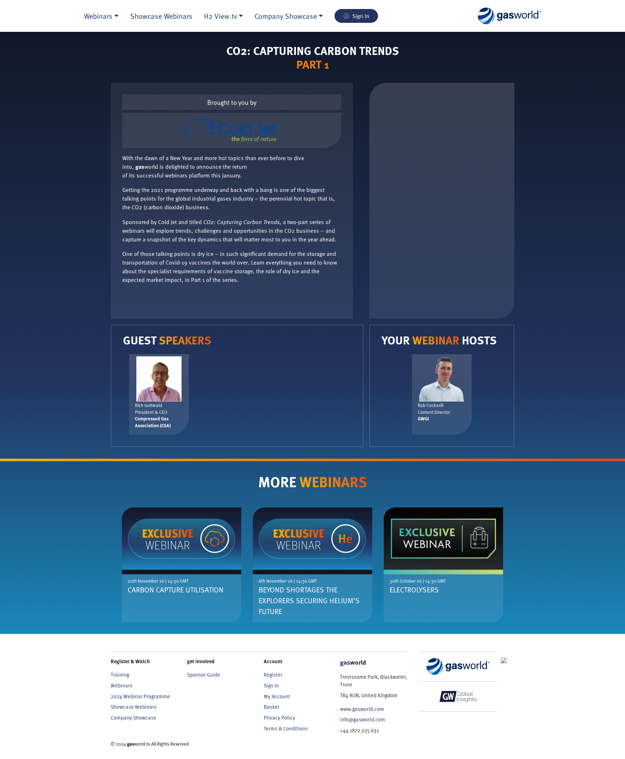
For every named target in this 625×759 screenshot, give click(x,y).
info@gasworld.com (362, 719)
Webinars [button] (98, 15)
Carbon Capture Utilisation (176, 589)
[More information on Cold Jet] (231, 130)
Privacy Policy (279, 717)
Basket (272, 707)
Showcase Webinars (161, 15)
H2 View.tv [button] (220, 15)
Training (120, 674)
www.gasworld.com (362, 709)
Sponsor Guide (203, 674)
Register (273, 674)
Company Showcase (133, 717)
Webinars (121, 685)
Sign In (360, 16)
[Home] (509, 16)
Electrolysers (414, 589)
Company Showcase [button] (286, 15)
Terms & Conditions (286, 728)
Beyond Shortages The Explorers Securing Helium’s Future (309, 600)
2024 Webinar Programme (140, 696)
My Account (277, 696)
